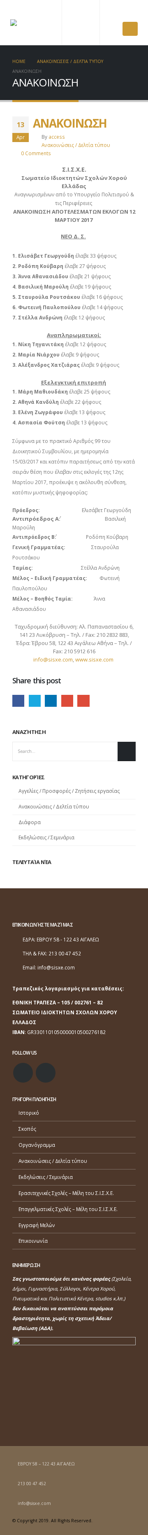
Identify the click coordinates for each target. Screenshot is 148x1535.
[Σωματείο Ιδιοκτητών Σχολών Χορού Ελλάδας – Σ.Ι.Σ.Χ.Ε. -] (30, 22)
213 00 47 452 (32, 1483)
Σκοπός (27, 1128)
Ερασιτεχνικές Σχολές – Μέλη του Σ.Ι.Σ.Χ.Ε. (66, 1193)
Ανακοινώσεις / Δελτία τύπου (76, 145)
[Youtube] (131, 12)
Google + (67, 701)
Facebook (18, 701)
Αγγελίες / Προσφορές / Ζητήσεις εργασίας (69, 790)
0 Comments (36, 153)
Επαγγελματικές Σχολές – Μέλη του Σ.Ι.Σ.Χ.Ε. (68, 1209)
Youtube (46, 1073)
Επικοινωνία (33, 1240)
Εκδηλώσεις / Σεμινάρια (46, 837)
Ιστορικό (28, 1112)
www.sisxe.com (94, 659)
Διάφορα (29, 822)
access (57, 136)
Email (83, 701)
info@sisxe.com (53, 659)
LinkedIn (51, 701)
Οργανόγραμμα (36, 1144)
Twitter (35, 701)
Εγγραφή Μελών (36, 1225)
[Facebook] (117, 12)
